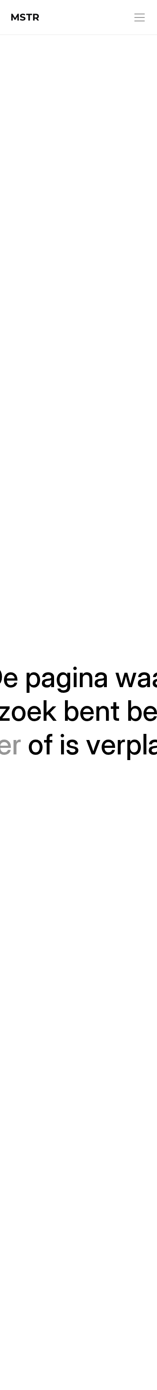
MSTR (25, 17)
